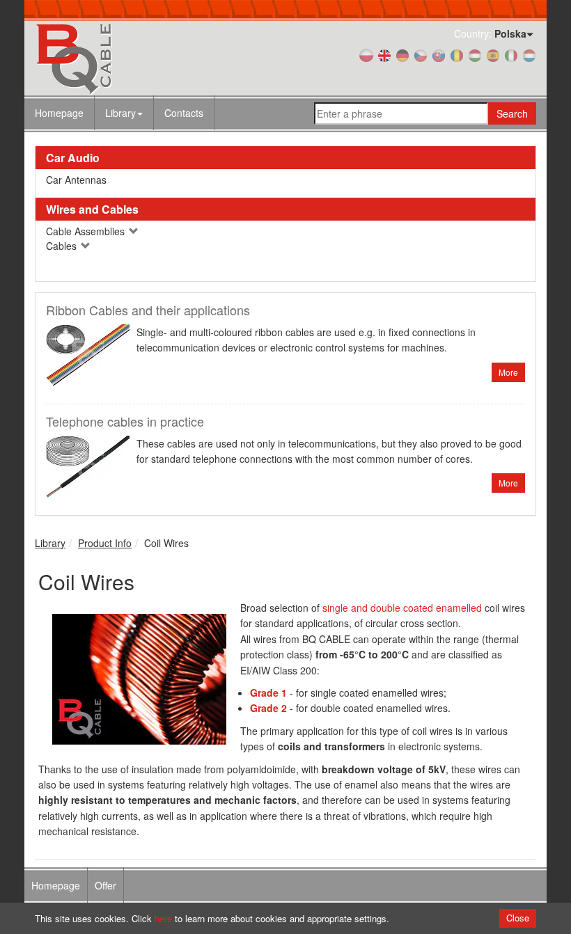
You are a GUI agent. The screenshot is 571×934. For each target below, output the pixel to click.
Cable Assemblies (86, 231)
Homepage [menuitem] (55, 885)
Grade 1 (268, 692)
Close (517, 917)
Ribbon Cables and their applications (148, 310)
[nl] (529, 54)
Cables (62, 246)
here (163, 918)
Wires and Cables (92, 209)
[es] (493, 54)
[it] (511, 54)
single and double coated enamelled (402, 608)
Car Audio (73, 158)
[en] (384, 54)
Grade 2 (268, 708)
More (508, 372)
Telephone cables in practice (125, 421)
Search (512, 113)
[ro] (457, 54)
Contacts (183, 113)
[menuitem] (124, 112)
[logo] (111, 58)
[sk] (439, 54)
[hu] (475, 54)
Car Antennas (76, 180)
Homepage (59, 113)
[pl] (366, 54)
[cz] (421, 54)
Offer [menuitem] (105, 885)
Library (120, 113)
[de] (402, 54)
